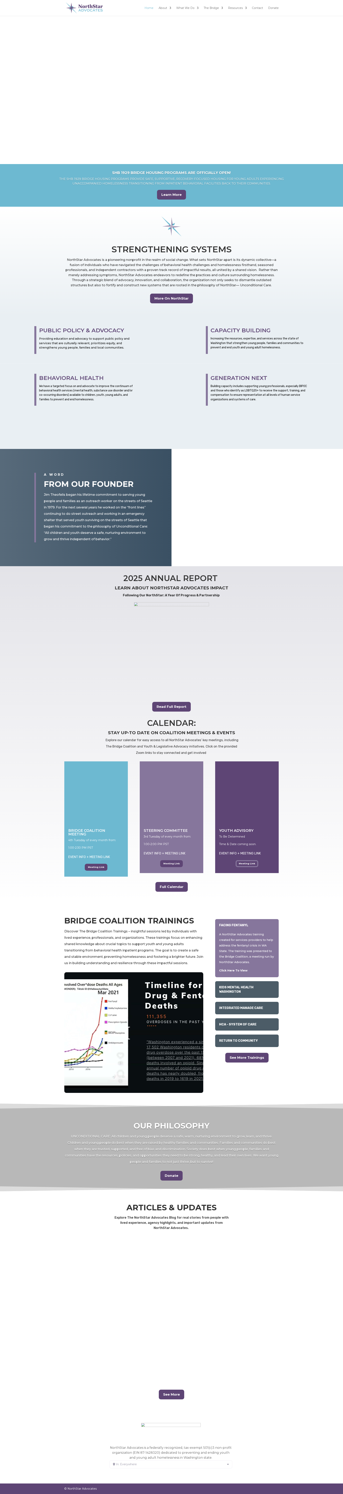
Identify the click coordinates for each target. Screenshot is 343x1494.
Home (149, 8)
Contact (257, 8)
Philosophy (143, 439)
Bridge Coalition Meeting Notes (88, 1257)
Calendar (85, 439)
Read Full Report (171, 707)
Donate (273, 8)
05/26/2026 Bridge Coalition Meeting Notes (114, 1300)
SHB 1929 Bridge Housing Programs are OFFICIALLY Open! (171, 173)
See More (171, 1394)
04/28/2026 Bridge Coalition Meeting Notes (114, 1352)
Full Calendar (171, 887)
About (163, 8)
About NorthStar (28, 439)
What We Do (185, 8)
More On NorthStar (171, 298)
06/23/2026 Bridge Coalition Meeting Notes (114, 1249)
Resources (235, 8)
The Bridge (211, 8)
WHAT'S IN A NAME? (168, 130)
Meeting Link (96, 867)
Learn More (171, 195)
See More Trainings (247, 1058)
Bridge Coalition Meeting (86, 832)
